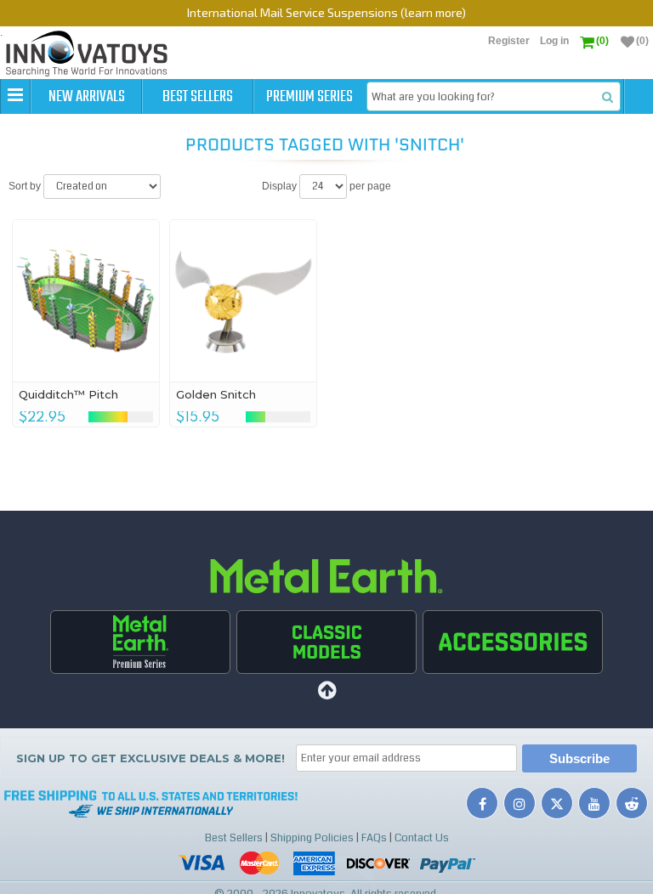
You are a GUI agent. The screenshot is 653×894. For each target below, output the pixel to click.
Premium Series (309, 97)
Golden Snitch (216, 394)
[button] (15, 96)
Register (509, 41)
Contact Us (422, 838)
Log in (554, 41)
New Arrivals (86, 97)
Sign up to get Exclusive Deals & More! (150, 758)
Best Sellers (197, 97)
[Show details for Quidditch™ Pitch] (86, 301)
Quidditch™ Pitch (68, 394)
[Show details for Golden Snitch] (243, 301)
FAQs (374, 838)
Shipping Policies (312, 838)
